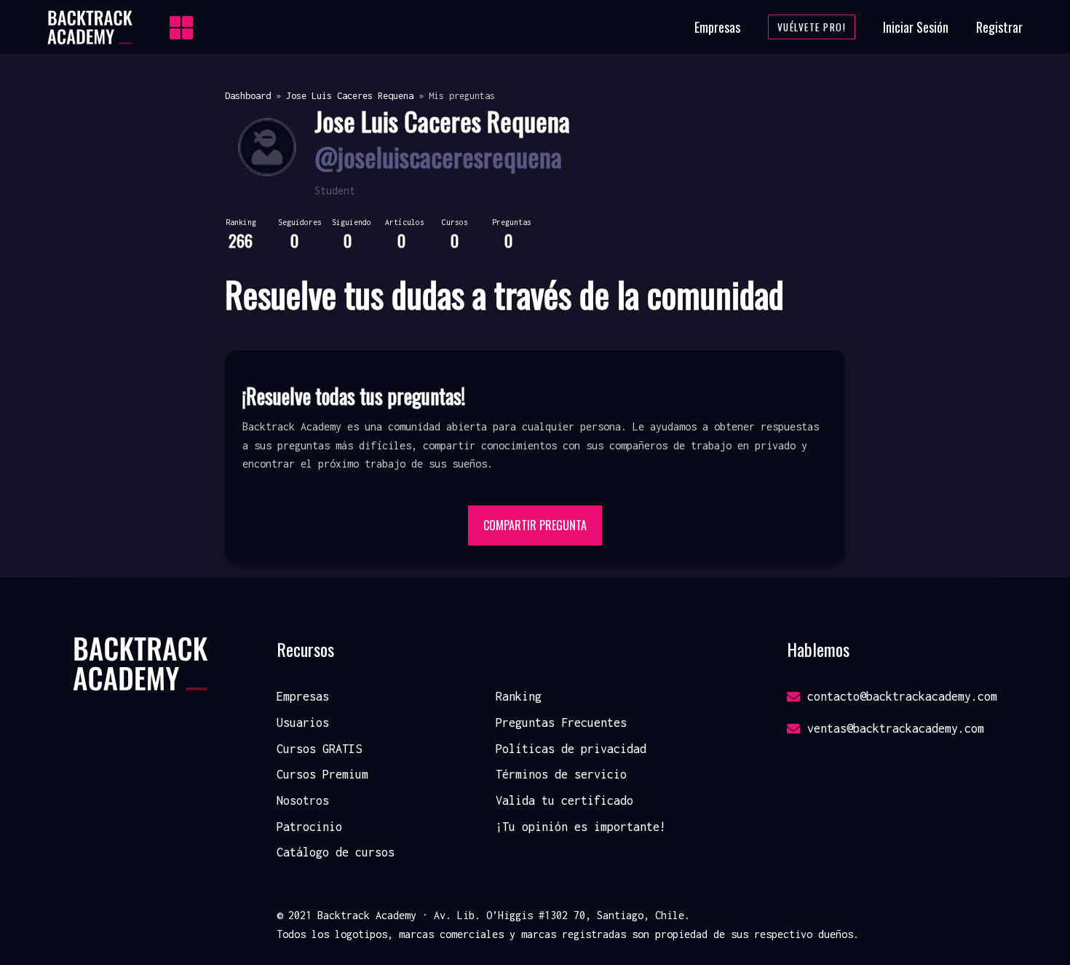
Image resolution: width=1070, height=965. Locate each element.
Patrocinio (309, 826)
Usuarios (303, 722)
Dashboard (248, 95)
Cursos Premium (322, 774)
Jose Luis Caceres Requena (349, 95)
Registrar (999, 27)
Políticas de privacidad (571, 748)
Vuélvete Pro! (812, 27)
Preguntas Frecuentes (561, 722)
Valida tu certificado (564, 800)
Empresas (717, 27)
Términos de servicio (561, 774)
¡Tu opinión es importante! (581, 826)
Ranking (519, 696)
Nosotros (303, 800)
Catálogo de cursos (336, 852)
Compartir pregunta (535, 525)
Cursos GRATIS (319, 748)
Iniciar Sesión (915, 27)
